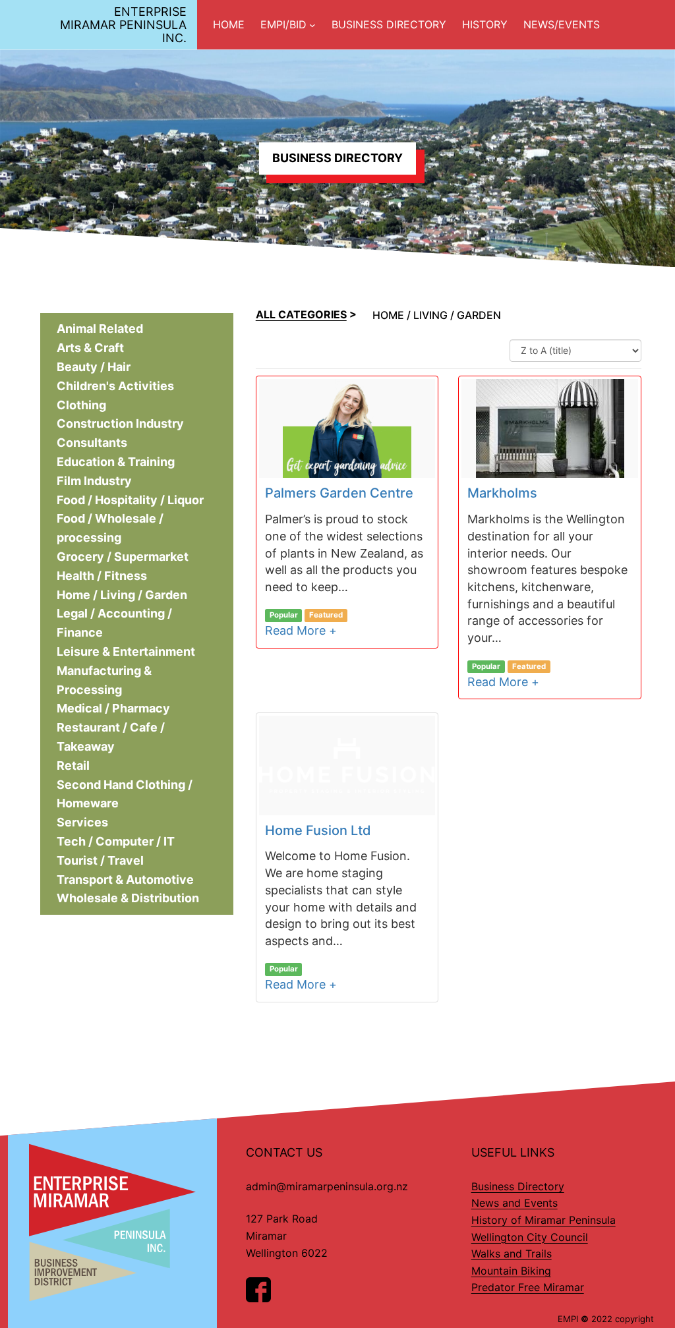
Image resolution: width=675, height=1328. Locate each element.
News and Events (514, 1202)
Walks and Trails (511, 1253)
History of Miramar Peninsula (543, 1220)
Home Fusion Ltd (318, 830)
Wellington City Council (529, 1237)
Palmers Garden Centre (339, 494)
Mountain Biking (511, 1270)
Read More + (301, 630)
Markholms (502, 494)
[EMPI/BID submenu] (312, 25)
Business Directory (517, 1186)
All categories (301, 314)
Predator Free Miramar (527, 1287)
